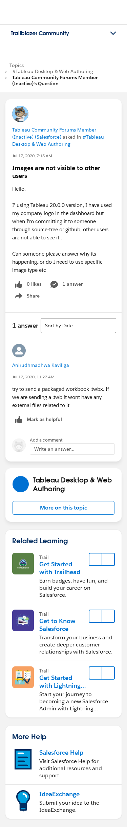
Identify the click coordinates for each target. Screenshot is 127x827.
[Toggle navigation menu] (113, 33)
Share (26, 297)
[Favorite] (95, 559)
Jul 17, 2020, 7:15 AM (32, 156)
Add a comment (46, 440)
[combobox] (78, 325)
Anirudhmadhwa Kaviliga (40, 365)
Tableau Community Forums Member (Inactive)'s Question (55, 80)
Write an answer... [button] (54, 449)
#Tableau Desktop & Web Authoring (52, 71)
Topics (16, 65)
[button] (63, 508)
